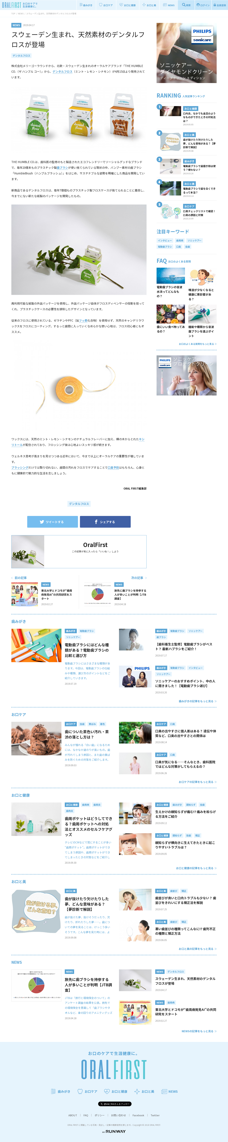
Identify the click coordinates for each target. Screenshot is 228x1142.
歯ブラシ (62, 167)
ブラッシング (19, 467)
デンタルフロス (21, 55)
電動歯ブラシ (165, 246)
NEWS (16, 962)
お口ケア (18, 714)
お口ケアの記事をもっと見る (196, 782)
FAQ (85, 1115)
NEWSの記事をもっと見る (197, 1031)
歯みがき (18, 621)
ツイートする (55, 522)
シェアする (107, 522)
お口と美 (18, 881)
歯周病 (179, 240)
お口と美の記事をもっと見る (196, 949)
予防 (116, 467)
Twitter (155, 1115)
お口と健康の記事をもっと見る (194, 868)
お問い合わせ (118, 1115)
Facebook (138, 1115)
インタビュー (165, 240)
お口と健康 (20, 795)
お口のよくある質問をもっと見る (196, 344)
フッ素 (83, 320)
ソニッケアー (194, 240)
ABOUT (72, 1115)
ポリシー (100, 1115)
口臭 (110, 467)
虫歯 (187, 246)
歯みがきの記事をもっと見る (196, 701)
